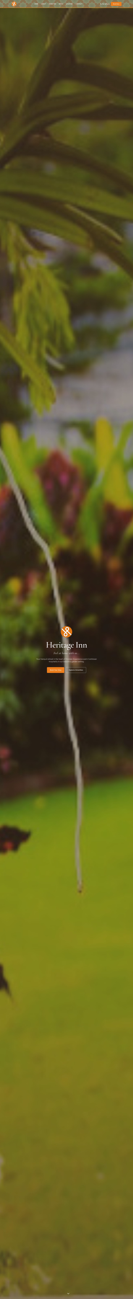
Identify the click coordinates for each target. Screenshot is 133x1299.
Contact (79, 4)
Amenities (52, 4)
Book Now (116, 4)
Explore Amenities (76, 670)
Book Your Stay (55, 670)
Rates (61, 4)
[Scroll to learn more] (68, 1294)
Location (69, 4)
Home (36, 4)
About (43, 4)
